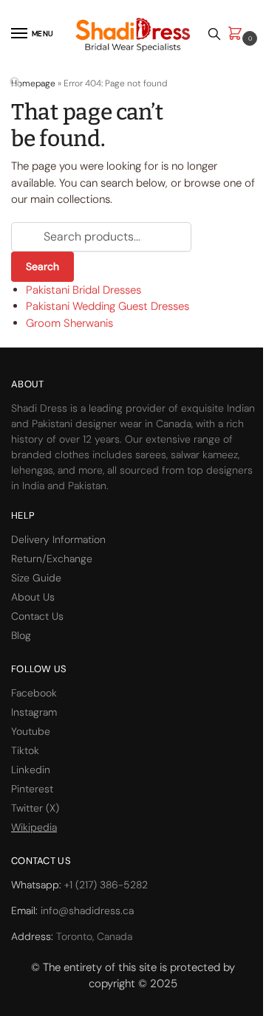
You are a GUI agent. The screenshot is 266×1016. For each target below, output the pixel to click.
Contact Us (37, 616)
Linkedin (30, 769)
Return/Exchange (51, 558)
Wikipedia (34, 827)
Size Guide (36, 577)
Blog (21, 635)
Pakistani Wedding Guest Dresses (107, 306)
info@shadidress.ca (87, 910)
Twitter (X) (35, 808)
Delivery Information (58, 539)
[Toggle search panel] (214, 34)
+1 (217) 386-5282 (106, 884)
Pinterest (32, 788)
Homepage (33, 83)
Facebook (34, 692)
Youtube (30, 731)
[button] (238, 34)
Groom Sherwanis (69, 323)
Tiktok (25, 750)
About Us (33, 597)
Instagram (34, 712)
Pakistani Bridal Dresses (83, 290)
